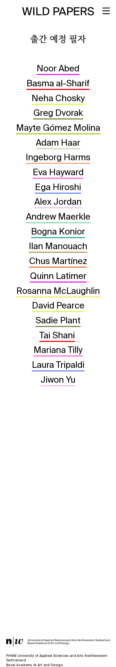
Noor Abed (58, 68)
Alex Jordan (58, 201)
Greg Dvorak (58, 113)
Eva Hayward (58, 172)
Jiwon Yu (58, 379)
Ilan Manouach (58, 246)
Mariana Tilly (58, 350)
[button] (108, 13)
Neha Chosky (58, 98)
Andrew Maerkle (58, 216)
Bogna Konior (58, 231)
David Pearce (58, 305)
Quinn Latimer (58, 276)
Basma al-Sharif (58, 83)
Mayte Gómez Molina (58, 127)
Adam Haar (58, 142)
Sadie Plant (58, 320)
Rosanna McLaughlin (58, 291)
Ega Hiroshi (58, 187)
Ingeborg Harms (58, 157)
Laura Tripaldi (58, 364)
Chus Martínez (58, 261)
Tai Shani (57, 335)
